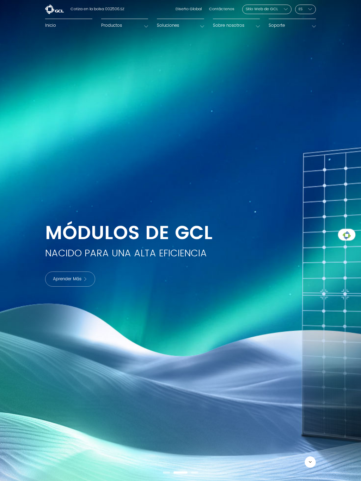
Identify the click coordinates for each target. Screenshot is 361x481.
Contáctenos (221, 9)
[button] (166, 472)
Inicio (50, 25)
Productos (111, 25)
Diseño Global (189, 9)
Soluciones (168, 25)
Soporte (277, 25)
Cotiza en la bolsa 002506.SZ (97, 9)
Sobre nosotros (228, 25)
